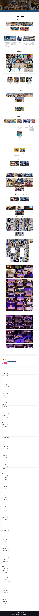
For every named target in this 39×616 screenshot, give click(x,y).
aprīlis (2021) (4, 497)
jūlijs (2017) (4, 590)
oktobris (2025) (4, 391)
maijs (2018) (4, 570)
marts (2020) (4, 521)
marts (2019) (4, 548)
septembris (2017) (5, 588)
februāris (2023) (5, 455)
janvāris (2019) (4, 552)
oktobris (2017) (4, 585)
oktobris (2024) (4, 415)
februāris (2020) (5, 523)
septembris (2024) (5, 417)
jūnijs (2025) (4, 397)
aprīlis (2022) (4, 477)
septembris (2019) (5, 535)
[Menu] (1, 11)
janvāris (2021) (4, 499)
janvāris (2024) (4, 433)
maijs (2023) (4, 448)
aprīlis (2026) (4, 377)
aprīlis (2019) (4, 546)
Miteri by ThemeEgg (24, 614)
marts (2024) (4, 428)
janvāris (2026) (4, 384)
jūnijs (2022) (4, 473)
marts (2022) (4, 479)
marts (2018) (4, 574)
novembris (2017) (5, 583)
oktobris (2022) (4, 464)
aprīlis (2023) (4, 450)
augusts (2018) (4, 563)
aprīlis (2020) (4, 519)
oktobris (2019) (4, 532)
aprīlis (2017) (4, 597)
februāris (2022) (5, 481)
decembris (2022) (5, 459)
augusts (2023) (4, 444)
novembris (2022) (5, 461)
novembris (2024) (5, 413)
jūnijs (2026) (4, 373)
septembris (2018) (5, 561)
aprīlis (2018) (4, 572)
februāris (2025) (5, 406)
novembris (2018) (5, 557)
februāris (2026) (5, 382)
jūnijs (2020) (4, 515)
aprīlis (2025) (4, 402)
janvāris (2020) (4, 526)
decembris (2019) (5, 528)
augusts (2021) (4, 490)
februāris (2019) (5, 550)
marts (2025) (4, 404)
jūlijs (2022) (4, 470)
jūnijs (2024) (4, 422)
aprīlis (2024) (4, 426)
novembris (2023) (5, 437)
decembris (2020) (5, 501)
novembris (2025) (5, 388)
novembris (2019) (5, 530)
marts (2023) (4, 453)
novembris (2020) (5, 504)
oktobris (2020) (4, 506)
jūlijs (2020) (4, 512)
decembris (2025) (5, 386)
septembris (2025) (5, 393)
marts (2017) (4, 599)
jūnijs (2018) (4, 568)
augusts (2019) (4, 537)
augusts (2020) (4, 510)
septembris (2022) (5, 466)
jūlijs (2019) (4, 539)
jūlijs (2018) (4, 566)
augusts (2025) (4, 395)
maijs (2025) (4, 399)
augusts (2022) (4, 468)
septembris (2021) (5, 488)
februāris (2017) (5, 601)
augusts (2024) (4, 419)
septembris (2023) (5, 442)
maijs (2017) (4, 594)
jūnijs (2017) (4, 592)
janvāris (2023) (4, 457)
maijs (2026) (4, 375)
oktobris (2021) (4, 486)
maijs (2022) (4, 475)
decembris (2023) (5, 435)
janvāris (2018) (4, 579)
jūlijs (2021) (4, 492)
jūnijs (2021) (4, 495)
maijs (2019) (4, 543)
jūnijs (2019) (4, 541)
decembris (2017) (5, 581)
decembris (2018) (5, 554)
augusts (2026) (4, 371)
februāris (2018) (5, 577)
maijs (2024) (4, 424)
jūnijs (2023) (4, 446)
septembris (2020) (5, 508)
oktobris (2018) (4, 559)
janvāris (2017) (4, 603)
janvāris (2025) (4, 408)
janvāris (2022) (4, 484)
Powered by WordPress (16, 614)
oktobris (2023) (4, 439)
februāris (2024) (5, 430)
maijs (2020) (4, 517)
